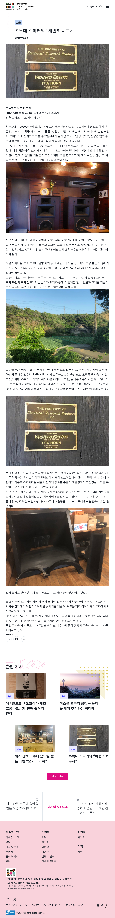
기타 (8, 861)
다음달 (45, 851)
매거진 (81, 837)
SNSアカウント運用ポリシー (47, 905)
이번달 (45, 846)
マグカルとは (73, 905)
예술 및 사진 (12, 837)
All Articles (57, 776)
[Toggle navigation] (107, 6)
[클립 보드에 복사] (24, 639)
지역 (80, 851)
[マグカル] (11, 872)
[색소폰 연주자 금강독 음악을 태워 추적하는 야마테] (80, 692)
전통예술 (10, 851)
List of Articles (57, 806)
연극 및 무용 (12, 846)
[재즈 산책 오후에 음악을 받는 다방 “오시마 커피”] (35, 744)
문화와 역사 (12, 856)
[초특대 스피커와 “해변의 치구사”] (89, 744)
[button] (92, 6)
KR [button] (101, 905)
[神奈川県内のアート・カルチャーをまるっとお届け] (20, 6)
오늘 (44, 837)
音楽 (18, 22)
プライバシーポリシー (18, 905)
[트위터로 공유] (9, 639)
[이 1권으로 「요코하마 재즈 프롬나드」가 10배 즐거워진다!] (26, 694)
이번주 (45, 842)
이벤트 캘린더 (49, 861)
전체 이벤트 (48, 856)
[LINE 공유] (16, 639)
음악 (8, 842)
